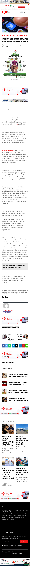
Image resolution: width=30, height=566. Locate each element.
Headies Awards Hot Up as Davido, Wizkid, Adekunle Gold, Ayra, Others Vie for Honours (18, 384)
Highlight (15, 35)
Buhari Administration (8, 327)
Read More (5, 523)
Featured (9, 35)
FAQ (19, 556)
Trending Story (23, 35)
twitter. (16, 327)
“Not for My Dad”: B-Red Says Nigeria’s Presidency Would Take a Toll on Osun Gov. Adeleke (17, 400)
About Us (7, 556)
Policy (23, 556)
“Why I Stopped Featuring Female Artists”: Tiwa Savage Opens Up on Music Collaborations (18, 392)
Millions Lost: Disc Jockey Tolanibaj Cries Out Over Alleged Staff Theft (18, 375)
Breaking (4, 35)
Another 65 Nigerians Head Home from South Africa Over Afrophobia (22, 440)
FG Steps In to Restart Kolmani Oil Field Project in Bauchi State (22, 471)
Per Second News (9, 45)
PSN (21, 553)
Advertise (14, 556)
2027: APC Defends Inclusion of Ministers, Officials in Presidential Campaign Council (8, 473)
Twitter (16, 124)
